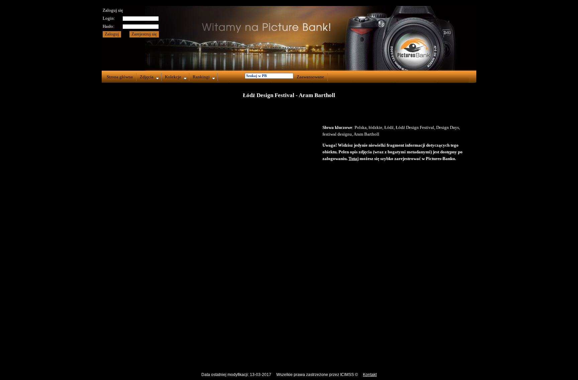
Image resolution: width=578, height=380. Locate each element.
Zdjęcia (147, 76)
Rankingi (201, 76)
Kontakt (370, 374)
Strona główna (120, 76)
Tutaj (354, 158)
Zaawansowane (310, 76)
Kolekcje (173, 76)
